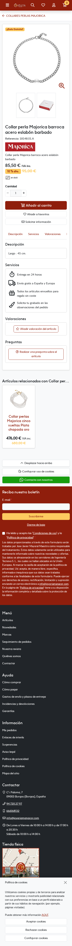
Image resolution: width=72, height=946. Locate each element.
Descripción (15, 234)
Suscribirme (36, 516)
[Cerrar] (65, 882)
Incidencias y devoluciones (18, 704)
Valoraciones (53, 234)
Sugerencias (9, 744)
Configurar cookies (36, 938)
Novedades (9, 627)
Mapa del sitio (10, 773)
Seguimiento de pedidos (16, 642)
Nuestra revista (11, 649)
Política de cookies (13, 766)
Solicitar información (38, 222)
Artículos (7, 620)
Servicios (33, 234)
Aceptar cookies (36, 921)
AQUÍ (45, 915)
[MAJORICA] (20, 146)
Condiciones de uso (44, 533)
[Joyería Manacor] (20, 5)
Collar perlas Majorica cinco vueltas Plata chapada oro (18, 423)
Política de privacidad (20, 537)
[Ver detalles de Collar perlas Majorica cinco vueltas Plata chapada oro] (19, 399)
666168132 (12, 811)
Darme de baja (36, 525)
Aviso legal (8, 752)
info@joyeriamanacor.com (54, 584)
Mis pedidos (9, 730)
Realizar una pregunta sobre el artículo (38, 354)
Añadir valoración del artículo (38, 329)
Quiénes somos (11, 656)
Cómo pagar (10, 689)
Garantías (8, 711)
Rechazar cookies (36, 930)
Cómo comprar (11, 682)
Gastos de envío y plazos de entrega (24, 696)
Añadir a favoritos (38, 214)
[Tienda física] (20, 867)
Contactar (8, 663)
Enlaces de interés (13, 737)
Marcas (6, 634)
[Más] (23, 193)
